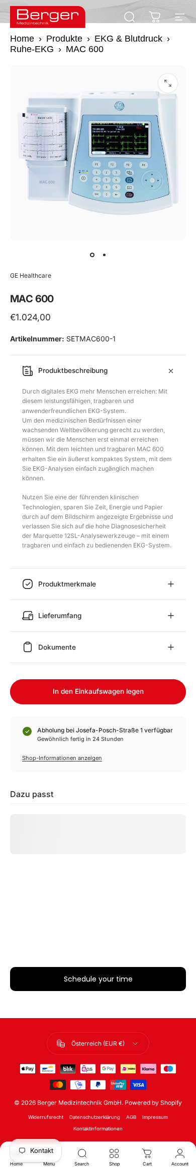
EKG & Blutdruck (128, 39)
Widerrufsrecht (45, 1117)
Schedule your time (98, 979)
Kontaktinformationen (98, 1128)
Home (22, 39)
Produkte (64, 39)
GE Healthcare (30, 275)
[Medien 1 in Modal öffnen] (168, 83)
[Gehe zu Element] (92, 255)
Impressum (155, 1117)
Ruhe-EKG (32, 49)
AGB (131, 1117)
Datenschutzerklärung (94, 1117)
